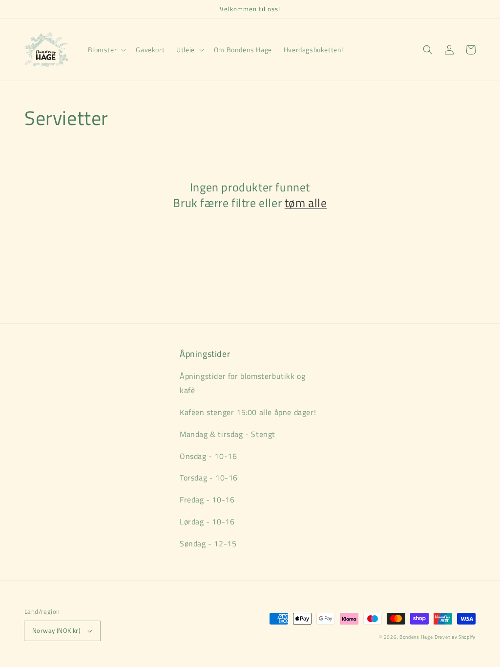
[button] (106, 50)
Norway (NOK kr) (56, 630)
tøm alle (306, 202)
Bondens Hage (416, 637)
